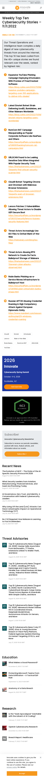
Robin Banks (8, 343)
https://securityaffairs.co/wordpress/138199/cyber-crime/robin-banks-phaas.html (25, 289)
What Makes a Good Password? (23, 662)
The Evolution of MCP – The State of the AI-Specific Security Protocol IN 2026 (21, 472)
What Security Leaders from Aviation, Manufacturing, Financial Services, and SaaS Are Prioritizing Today (19, 483)
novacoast (13, 1)
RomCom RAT (22, 343)
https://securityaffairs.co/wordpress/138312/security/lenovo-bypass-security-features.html (24, 218)
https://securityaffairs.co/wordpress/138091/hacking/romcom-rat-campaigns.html (24, 145)
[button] (3, 8)
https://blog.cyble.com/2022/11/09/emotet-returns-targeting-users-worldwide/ (24, 117)
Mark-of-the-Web (20, 338)
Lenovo (6, 338)
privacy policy (12, 767)
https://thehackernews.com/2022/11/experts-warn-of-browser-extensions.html (24, 194)
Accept (22, 773)
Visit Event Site (16, 387)
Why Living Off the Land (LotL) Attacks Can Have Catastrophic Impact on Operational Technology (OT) (21, 509)
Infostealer (27, 334)
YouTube (7, 347)
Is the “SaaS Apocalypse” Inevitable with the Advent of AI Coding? (25, 715)
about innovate (35, 3)
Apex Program (22, 1)
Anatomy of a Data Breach (21, 688)
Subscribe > (22, 454)
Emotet (16, 334)
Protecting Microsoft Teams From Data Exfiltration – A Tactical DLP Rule (24, 675)
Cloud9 (6, 334)
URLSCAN (35, 343)
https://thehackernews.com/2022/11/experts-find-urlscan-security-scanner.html (24, 169)
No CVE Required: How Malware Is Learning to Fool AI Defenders (21, 520)
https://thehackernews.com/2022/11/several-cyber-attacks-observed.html (24, 264)
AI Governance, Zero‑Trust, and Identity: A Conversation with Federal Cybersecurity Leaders (21, 496)
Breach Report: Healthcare (21, 737)
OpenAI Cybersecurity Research (23, 727)
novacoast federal (34, 1)
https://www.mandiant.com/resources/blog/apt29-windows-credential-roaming (25, 316)
